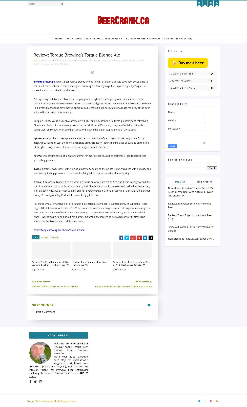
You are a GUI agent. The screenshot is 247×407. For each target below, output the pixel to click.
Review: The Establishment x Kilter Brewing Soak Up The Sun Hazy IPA (50, 263)
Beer (85, 60)
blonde (92, 60)
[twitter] (199, 4)
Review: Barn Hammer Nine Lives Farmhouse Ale (90, 263)
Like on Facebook (180, 81)
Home (59, 38)
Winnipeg (64, 63)
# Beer (54, 237)
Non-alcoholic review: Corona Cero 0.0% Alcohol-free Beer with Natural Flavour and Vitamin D (190, 191)
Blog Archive (205, 181)
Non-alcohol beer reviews (104, 38)
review (124, 60)
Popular (180, 181)
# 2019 (45, 237)
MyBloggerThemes (66, 401)
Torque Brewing (50, 63)
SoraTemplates (46, 401)
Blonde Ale (102, 60)
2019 (79, 60)
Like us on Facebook (178, 38)
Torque (132, 60)
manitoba (114, 60)
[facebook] (205, 4)
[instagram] (210, 4)
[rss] (216, 4)
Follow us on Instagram (143, 38)
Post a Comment (45, 311)
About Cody (74, 38)
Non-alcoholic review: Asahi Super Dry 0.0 (191, 238)
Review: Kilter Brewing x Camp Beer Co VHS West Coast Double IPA (132, 263)
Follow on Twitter (181, 74)
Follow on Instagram (183, 88)
